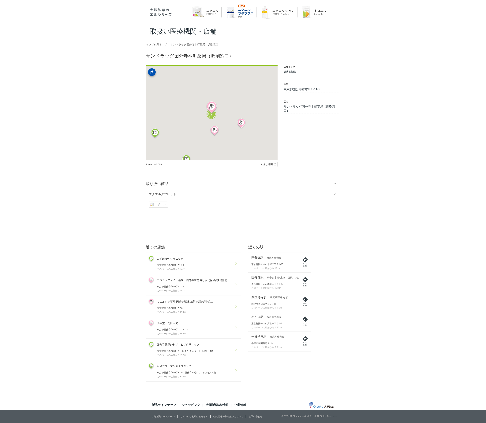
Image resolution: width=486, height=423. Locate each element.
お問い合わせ (255, 416)
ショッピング (191, 405)
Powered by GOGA (154, 164)
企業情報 (240, 405)
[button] (243, 183)
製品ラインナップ (164, 405)
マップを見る (154, 44)
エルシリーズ (161, 12)
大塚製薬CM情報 (217, 405)
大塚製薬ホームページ (163, 416)
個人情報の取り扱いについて (228, 416)
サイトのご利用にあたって (194, 416)
